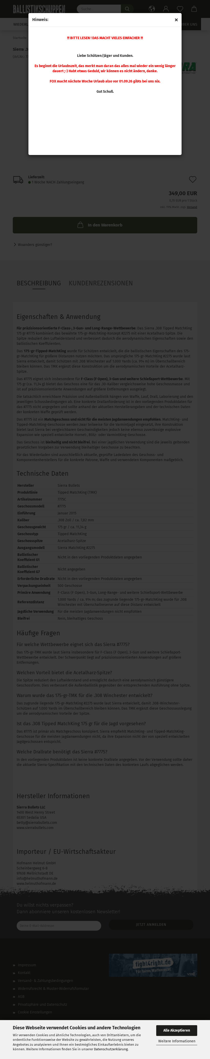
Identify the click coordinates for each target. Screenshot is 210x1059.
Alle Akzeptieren (176, 1030)
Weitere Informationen (176, 1041)
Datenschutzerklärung (111, 1049)
